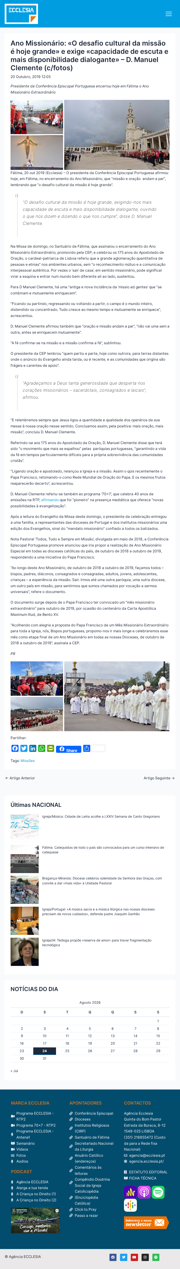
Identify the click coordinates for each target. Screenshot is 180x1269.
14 (135, 1036)
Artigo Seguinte (159, 778)
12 (90, 1036)
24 (44, 1051)
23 (22, 1051)
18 (67, 1043)
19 (90, 1043)
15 (158, 1036)
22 (158, 1043)
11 (67, 1036)
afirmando (50, 500)
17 (44, 1043)
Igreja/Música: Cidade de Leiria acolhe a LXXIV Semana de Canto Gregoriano (101, 816)
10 (44, 1036)
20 (113, 1043)
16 (22, 1043)
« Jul (14, 1071)
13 (113, 1036)
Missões (28, 760)
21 (135, 1043)
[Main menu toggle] (168, 13)
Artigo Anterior (20, 778)
